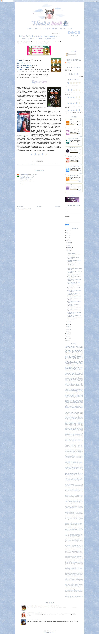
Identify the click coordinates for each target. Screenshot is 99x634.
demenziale (71, 513)
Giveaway (76, 368)
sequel (72, 412)
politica (69, 569)
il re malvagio (67, 531)
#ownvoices (67, 414)
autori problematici (72, 441)
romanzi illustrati (71, 464)
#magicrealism (67, 473)
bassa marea (80, 492)
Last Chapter (69, 479)
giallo (69, 392)
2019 (67, 331)
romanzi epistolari (72, 575)
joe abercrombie (72, 407)
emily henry (70, 391)
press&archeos (67, 570)
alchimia (68, 486)
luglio (68, 250)
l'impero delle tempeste (71, 458)
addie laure (69, 485)
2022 (67, 237)
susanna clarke (80, 585)
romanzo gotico (78, 575)
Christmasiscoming (72, 375)
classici (32, 162)
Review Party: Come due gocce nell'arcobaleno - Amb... (73, 283)
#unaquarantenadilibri (73, 414)
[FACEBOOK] (69, 34)
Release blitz (67, 401)
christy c (74, 502)
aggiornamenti (77, 485)
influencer (67, 407)
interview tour (80, 456)
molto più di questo (72, 558)
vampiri (71, 371)
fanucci (81, 405)
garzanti (71, 374)
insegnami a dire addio (73, 456)
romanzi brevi (70, 411)
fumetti (78, 523)
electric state (73, 514)
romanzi (66, 379)
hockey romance (79, 453)
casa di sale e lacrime (70, 500)
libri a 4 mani (67, 550)
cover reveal (71, 377)
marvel (66, 462)
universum (75, 592)
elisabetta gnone (74, 450)
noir (65, 562)
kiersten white (75, 539)
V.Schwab (71, 402)
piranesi (66, 568)
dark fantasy (78, 390)
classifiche (81, 444)
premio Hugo (80, 569)
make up (70, 552)
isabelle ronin (71, 536)
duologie (66, 450)
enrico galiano (71, 517)
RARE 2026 (76, 358)
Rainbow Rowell (79, 395)
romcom (81, 411)
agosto (68, 248)
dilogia (74, 367)
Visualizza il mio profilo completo (71, 64)
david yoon (76, 512)
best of (81, 495)
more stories (78, 558)
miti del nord (76, 557)
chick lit (73, 397)
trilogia (78, 350)
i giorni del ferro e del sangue (74, 529)
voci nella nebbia (71, 596)
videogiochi (76, 595)
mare (66, 553)
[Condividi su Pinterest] (42, 161)
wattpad (81, 379)
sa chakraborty (72, 578)
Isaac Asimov (45, 162)
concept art (75, 506)
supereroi (66, 433)
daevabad (72, 511)
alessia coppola (68, 440)
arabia (66, 490)
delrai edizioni (76, 364)
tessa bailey (71, 587)
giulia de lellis (72, 525)
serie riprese (67, 580)
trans (70, 590)
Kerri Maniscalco (71, 389)
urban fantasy (71, 368)
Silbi (71, 121)
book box (67, 397)
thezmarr (77, 469)
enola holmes (76, 405)
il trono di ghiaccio (79, 455)
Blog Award (71, 435)
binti (71, 496)
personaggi (69, 394)
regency (71, 366)
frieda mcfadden (74, 523)
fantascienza (38, 162)
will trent (71, 597)
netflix (77, 367)
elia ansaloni (79, 514)
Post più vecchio (58, 206)
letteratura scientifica (68, 378)
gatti (68, 524)
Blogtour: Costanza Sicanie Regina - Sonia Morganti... (74, 255)
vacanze (68, 434)
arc (65, 419)
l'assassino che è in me (77, 540)
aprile (68, 324)
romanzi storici (68, 355)
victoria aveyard (70, 595)
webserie (76, 596)
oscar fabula (80, 428)
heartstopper (80, 528)
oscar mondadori (77, 374)
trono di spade (73, 591)
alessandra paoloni (73, 486)
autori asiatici (69, 419)
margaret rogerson (70, 553)
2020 (67, 240)
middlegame (79, 556)
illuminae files (77, 534)
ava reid (78, 441)
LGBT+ (69, 373)
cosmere (76, 508)
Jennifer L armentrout (74, 478)
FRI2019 (69, 436)
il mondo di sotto (73, 530)
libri (69, 356)
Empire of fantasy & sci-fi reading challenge (74, 416)
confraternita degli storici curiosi (71, 507)
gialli (82, 350)
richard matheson (68, 574)
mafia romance (80, 461)
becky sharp (70, 495)
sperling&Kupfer (68, 469)
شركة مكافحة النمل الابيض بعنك (26, 179)
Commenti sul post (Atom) (26, 208)
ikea (81, 529)
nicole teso (67, 463)
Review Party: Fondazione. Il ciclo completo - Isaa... (74, 266)
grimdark (71, 392)
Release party (67, 396)
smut (66, 431)
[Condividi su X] (39, 161)
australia (74, 491)
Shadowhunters (68, 363)
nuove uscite (75, 378)
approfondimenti (72, 352)
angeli (73, 440)
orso (69, 563)
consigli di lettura (68, 403)
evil (82, 450)
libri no (71, 550)
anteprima (75, 402)
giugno (68, 321)
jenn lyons (75, 536)
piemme (81, 567)
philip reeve (72, 567)
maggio (69, 322)
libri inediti (72, 425)
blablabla (81, 419)
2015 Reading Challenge (74, 184)
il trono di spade (79, 533)
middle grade (70, 384)
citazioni (77, 444)
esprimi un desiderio (73, 518)
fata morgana (73, 451)
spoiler (66, 584)
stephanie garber (76, 379)
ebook (69, 450)
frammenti (70, 406)
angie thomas (74, 489)
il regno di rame (79, 531)
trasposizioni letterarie (75, 590)
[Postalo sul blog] (38, 161)
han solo (71, 528)
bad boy (73, 492)
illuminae (72, 534)
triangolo (81, 590)
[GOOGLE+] (78, 34)
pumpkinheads (78, 570)
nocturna (81, 561)
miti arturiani (71, 557)
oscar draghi (76, 363)
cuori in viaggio (77, 446)
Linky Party (81, 394)
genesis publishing (68, 423)
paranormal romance (69, 359)
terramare (66, 587)
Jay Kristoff (71, 380)
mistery (81, 407)
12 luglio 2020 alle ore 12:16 (29, 174)
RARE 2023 (71, 361)
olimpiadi (75, 463)
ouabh (66, 394)
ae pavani (73, 485)
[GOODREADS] (72, 34)
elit (82, 514)
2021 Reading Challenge (74, 129)
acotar (73, 484)
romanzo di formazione (79, 464)
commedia (72, 372)
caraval (70, 397)
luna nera (69, 551)
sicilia (80, 581)
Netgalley (66, 480)
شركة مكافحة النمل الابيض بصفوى (26, 178)
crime (82, 445)
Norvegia (81, 480)
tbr (75, 469)
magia (68, 552)
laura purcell (71, 546)
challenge (66, 501)
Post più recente (20, 206)
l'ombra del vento (72, 541)
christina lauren (69, 502)
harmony (75, 528)
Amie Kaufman (74, 475)
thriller (81, 355)
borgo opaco (77, 389)
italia (66, 457)
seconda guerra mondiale (69, 467)
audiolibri (78, 440)
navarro (79, 559)
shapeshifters (76, 581)
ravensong (72, 573)
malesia (74, 552)
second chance (77, 579)
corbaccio (71, 445)
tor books (67, 590)
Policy (70, 28)
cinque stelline (72, 444)
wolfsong (72, 434)
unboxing (72, 592)
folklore (66, 452)
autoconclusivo (67, 372)
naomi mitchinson (74, 559)
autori (71, 367)
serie (82, 352)
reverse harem (80, 573)
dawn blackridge (71, 447)
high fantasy (74, 453)
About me (38, 28)
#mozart (71, 473)
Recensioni (46, 28)
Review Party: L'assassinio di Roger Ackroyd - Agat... (74, 291)
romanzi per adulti (79, 430)
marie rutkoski (76, 553)
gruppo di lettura (76, 392)
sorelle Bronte (75, 468)
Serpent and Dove (71, 439)
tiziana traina (69, 589)
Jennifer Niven (77, 417)
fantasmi (81, 518)
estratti (75, 422)
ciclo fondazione (25, 162)
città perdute (72, 503)
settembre (69, 247)
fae (68, 374)
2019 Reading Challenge (74, 147)
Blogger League (77, 366)
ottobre (68, 245)
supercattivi (80, 431)
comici (72, 506)
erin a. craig (67, 518)
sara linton (81, 578)
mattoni (66, 556)
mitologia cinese (68, 408)
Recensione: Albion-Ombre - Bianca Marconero (36, 612)
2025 (67, 232)
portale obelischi (74, 569)
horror (69, 366)
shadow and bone (70, 581)
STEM (71, 401)
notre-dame (73, 562)
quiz (72, 394)
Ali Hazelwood (80, 414)
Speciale (76, 439)
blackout (78, 496)
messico (74, 556)
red (77, 573)
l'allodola (71, 540)
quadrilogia (74, 429)
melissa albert (70, 462)
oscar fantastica (76, 384)
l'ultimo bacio (77, 541)
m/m (76, 386)
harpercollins (67, 383)
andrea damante (68, 489)
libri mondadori (78, 425)
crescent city (75, 420)
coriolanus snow (68, 508)
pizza (78, 568)
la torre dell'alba (73, 545)
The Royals (70, 418)
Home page (30, 28)
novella (71, 428)
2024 (67, 233)
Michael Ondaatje (75, 479)
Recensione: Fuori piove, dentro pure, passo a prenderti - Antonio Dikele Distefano (43, 605)
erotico (72, 422)
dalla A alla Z (76, 511)
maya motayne (70, 556)
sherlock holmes (68, 468)
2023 (67, 235)
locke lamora (73, 461)
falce (78, 422)
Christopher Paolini (68, 400)
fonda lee (81, 422)
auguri (81, 396)
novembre (69, 243)
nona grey (68, 562)
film (82, 451)
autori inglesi (73, 419)
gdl (70, 524)
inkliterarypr (67, 456)
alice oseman (75, 418)
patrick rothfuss (80, 463)
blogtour (67, 348)
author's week (78, 375)
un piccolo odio (67, 592)
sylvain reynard (80, 412)
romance (74, 347)
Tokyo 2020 (78, 483)
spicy (74, 394)
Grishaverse (72, 385)
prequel (66, 411)
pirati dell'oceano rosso (72, 568)
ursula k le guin (80, 592)
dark (76, 397)
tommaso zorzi (78, 589)
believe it (74, 495)
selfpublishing (68, 351)
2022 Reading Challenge (74, 119)
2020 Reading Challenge (74, 138)
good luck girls (78, 525)
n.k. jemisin (81, 462)
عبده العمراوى (24, 174)
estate (78, 397)
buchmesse (71, 369)
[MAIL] (75, 34)
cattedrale (76, 500)
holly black (80, 406)
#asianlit (77, 394)
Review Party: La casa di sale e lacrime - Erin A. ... (73, 253)
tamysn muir (67, 586)
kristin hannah (67, 540)
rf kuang (73, 430)
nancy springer (73, 408)
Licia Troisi (76, 380)
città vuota (77, 503)
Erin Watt (66, 436)
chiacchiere (78, 501)
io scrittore (78, 535)
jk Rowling (79, 536)
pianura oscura (76, 567)
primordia (70, 429)
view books (80, 127)
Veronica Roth (80, 439)
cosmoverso (81, 508)
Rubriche (63, 28)
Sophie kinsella (68, 483)
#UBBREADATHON (72, 413)
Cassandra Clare (69, 358)
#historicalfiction (67, 472)
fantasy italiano (76, 391)
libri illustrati (73, 386)
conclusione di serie (72, 390)
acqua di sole (77, 484)
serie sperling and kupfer (74, 580)
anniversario (80, 418)
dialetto (79, 513)
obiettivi (76, 562)
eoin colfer (76, 517)
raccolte (78, 372)
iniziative (75, 377)
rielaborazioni (74, 574)
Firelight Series (67, 417)
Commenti (69, 55)
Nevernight (81, 400)
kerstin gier (67, 539)
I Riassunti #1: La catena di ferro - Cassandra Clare (37, 620)
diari (82, 513)
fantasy (71, 348)
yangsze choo (75, 597)
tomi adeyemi (73, 589)
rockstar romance (80, 574)
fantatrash (78, 519)
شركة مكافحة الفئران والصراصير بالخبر (27, 176)
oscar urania (69, 564)
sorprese (81, 468)
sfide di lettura (80, 467)
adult (79, 396)
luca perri (78, 550)
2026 (67, 230)
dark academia (71, 512)
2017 (67, 335)
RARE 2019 (80, 380)
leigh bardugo (80, 377)
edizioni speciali (71, 405)
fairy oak (66, 451)
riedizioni (66, 464)
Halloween (67, 380)
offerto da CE (71, 463)
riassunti (77, 356)
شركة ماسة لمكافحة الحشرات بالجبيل (27, 180)
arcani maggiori (70, 490)
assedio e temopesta (68, 491)
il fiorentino (79, 423)
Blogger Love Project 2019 (78, 435)
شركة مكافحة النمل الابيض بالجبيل (26, 177)
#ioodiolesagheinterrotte (78, 472)
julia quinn (77, 383)
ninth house (77, 561)
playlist (66, 429)
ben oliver (78, 495)
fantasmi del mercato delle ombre (70, 519)
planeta (81, 568)
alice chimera (80, 486)
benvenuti (77, 419)
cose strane (73, 508)
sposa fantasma (71, 584)
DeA (74, 400)
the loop (74, 587)
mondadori (67, 371)
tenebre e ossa (80, 586)
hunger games (72, 383)
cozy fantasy (70, 420)
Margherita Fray (68, 395)
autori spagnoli (80, 402)
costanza (75, 445)
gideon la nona (77, 452)
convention (67, 445)
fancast (69, 451)
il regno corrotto (73, 531)
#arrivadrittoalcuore (77, 434)
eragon (81, 517)
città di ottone (67, 503)
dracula (69, 514)
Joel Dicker (81, 478)
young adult (74, 350)
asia (75, 440)
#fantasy (77, 348)
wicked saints (67, 597)
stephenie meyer (68, 585)
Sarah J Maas (77, 361)
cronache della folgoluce (69, 446)
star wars (76, 431)
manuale (77, 407)
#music (75, 473)
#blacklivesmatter (79, 413)
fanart (78, 518)
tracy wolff (81, 469)
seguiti (81, 579)
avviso (81, 441)
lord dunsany (74, 550)
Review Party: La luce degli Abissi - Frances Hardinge (74, 275)
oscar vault (78, 352)
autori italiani (80, 347)
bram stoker (71, 497)
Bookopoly (79, 475)
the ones (77, 587)
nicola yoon (70, 561)
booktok (71, 364)
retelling (81, 356)
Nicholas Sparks (76, 480)
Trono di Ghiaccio (74, 396)
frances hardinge (68, 523)
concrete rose (80, 506)
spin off (70, 379)
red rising (70, 430)
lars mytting (79, 545)
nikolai (73, 561)
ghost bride (73, 524)
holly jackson (74, 423)
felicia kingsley (78, 451)
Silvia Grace (69, 62)
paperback (74, 564)
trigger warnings (68, 591)
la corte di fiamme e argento (73, 542)
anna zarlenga (80, 489)
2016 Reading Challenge (74, 175)
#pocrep (77, 473)
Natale (77, 400)
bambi (76, 492)
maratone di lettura (79, 552)
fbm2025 (66, 406)
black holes (74, 496)
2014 (67, 340)
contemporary (80, 507)
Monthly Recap (74, 373)
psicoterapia (73, 570)
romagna (66, 575)
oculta (79, 562)
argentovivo (75, 490)
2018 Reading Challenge (74, 157)
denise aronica (77, 447)
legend (78, 547)
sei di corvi (76, 467)
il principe (73, 455)
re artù (75, 573)
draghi (79, 420)
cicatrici (77, 502)
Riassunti (55, 28)
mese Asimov (52, 162)
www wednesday (68, 353)
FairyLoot (81, 362)
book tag (74, 355)
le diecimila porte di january (71, 547)
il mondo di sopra (78, 369)
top (82, 589)
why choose (80, 596)
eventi (76, 372)
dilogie (66, 405)
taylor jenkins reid (73, 586)
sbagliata (66, 579)
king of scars (80, 539)
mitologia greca (75, 462)
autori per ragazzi (68, 492)
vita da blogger (79, 357)
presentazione (80, 378)
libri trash (81, 392)
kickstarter (71, 539)
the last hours (79, 433)
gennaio (69, 329)
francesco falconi (71, 452)
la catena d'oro (78, 458)
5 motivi (70, 475)
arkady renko (80, 490)
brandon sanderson (76, 497)
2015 (67, 338)
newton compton (80, 408)
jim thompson (69, 457)
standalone (73, 469)
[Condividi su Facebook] (41, 161)
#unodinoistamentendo (69, 474)
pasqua (78, 564)
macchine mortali (76, 551)
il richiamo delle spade (72, 533)
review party (43, 164)
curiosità (68, 511)
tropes (77, 591)
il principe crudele (80, 530)
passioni (81, 564)
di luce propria (75, 513)
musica (69, 559)
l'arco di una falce (72, 424)
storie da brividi (74, 585)
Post (68, 53)
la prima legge (80, 424)
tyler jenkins (81, 591)
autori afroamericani (79, 491)
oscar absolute (75, 428)
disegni (66, 514)
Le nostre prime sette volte (76, 436)
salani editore (67, 412)
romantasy (73, 356)
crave (79, 445)
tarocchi (66, 413)
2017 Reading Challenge (74, 166)
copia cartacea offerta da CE (77, 403)
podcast (66, 569)
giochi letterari (75, 406)
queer (78, 429)
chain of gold (80, 500)
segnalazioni (75, 362)
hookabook (67, 529)
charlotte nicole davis (72, 501)
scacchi (70, 579)
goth (82, 525)
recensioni (37, 164)
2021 (67, 239)
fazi (80, 519)
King (66, 479)
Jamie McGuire (67, 478)
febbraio (69, 327)
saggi (77, 578)
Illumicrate (72, 417)
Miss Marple (80, 479)
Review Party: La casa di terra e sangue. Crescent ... (73, 294)
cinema (66, 420)
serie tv (75, 359)
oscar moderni (78, 563)
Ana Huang (67, 435)
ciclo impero (81, 502)
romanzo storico (76, 411)
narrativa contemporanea (77, 353)
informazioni (74, 535)
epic (79, 517)
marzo (68, 326)
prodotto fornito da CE (27, 164)
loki (76, 461)
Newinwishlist (71, 480)
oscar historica (73, 563)
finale (69, 386)
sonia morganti (70, 431)
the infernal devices (72, 433)
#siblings (81, 473)
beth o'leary (67, 496)
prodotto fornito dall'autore (70, 357)
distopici (66, 356)
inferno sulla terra (68, 535)
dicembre (69, 242)
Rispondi (22, 183)
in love (81, 534)
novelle (78, 355)
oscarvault (71, 362)
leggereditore (67, 425)
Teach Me (73, 483)
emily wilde (79, 450)
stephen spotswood (79, 584)
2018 (67, 333)
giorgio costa (77, 524)
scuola (73, 579)
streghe (75, 412)
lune (72, 551)
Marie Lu (74, 395)
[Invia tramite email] (36, 161)
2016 (67, 336)
